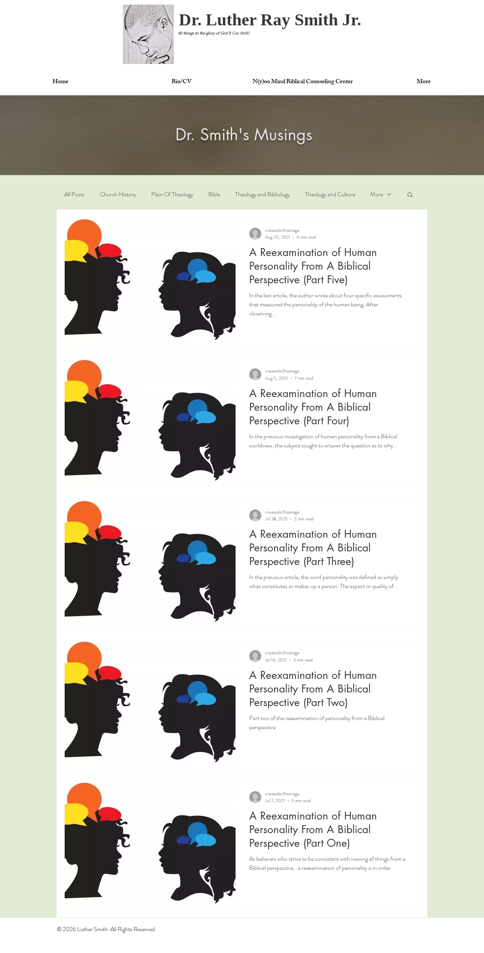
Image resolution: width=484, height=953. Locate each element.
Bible (214, 194)
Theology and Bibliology (262, 194)
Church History (118, 194)
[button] (270, 20)
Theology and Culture (330, 194)
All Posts (74, 194)
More (376, 194)
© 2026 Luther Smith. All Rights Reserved (106, 929)
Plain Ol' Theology (172, 194)
